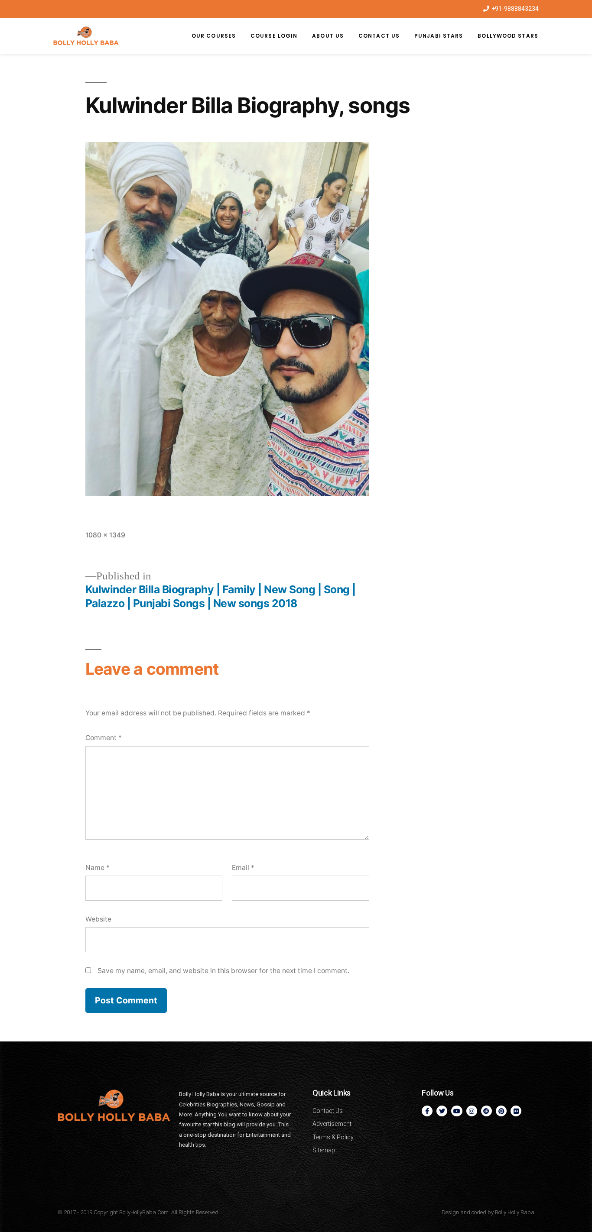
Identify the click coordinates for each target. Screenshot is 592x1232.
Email (243, 867)
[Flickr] (516, 1111)
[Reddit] (486, 1111)
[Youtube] (456, 1111)
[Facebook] (427, 1111)
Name (97, 867)
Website (98, 919)
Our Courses (214, 35)
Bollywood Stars (508, 35)
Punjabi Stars (438, 35)
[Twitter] (441, 1111)
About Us (328, 35)
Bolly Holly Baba (514, 1212)
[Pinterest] (501, 1111)
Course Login (273, 35)
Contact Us (379, 35)
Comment (103, 738)
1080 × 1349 (105, 535)
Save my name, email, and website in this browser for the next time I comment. (223, 971)
